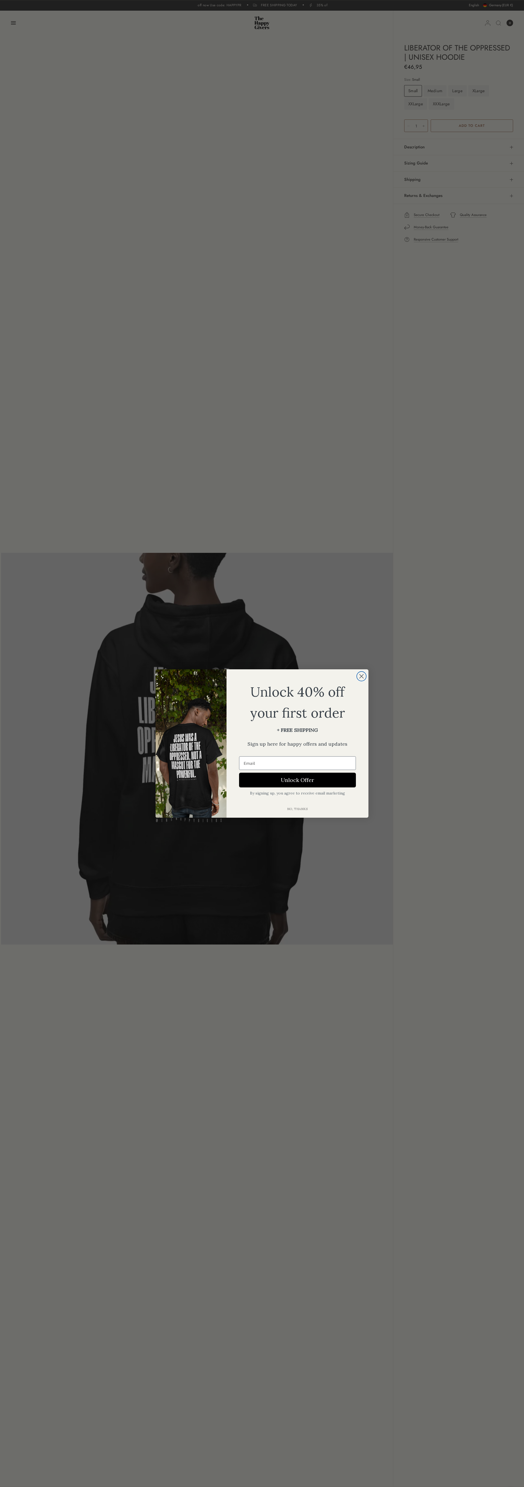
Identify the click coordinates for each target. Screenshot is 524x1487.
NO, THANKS (297, 809)
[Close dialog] (361, 676)
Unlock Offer (297, 780)
